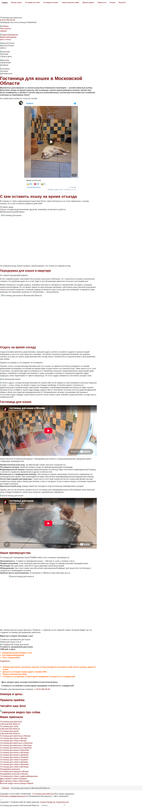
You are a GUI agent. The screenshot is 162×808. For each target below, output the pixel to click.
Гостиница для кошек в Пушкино (14, 757)
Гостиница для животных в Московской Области (11, 722)
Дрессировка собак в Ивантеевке (15, 781)
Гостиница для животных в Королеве (16, 743)
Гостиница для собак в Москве (13, 740)
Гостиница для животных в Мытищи (16, 745)
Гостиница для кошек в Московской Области (10, 732)
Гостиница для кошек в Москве (13, 738)
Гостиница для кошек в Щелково (14, 754)
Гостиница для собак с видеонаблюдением (19, 776)
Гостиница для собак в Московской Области (10, 727)
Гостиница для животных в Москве (15, 735)
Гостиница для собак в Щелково (14, 762)
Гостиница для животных (43, 793)
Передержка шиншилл (10, 769)
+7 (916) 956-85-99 (42, 689)
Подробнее (5, 661)
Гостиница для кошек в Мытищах (14, 752)
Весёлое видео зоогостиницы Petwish (16, 783)
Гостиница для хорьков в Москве (14, 771)
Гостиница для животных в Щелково (16, 747)
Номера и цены (11, 694)
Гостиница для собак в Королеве (14, 764)
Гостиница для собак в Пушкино (14, 759)
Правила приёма (12, 700)
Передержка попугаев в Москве (14, 773)
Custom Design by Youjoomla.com (54, 802)
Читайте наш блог (13, 706)
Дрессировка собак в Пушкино (13, 778)
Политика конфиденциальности (14, 796)
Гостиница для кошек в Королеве (14, 750)
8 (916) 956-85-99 (7, 20)
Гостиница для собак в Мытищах (14, 766)
